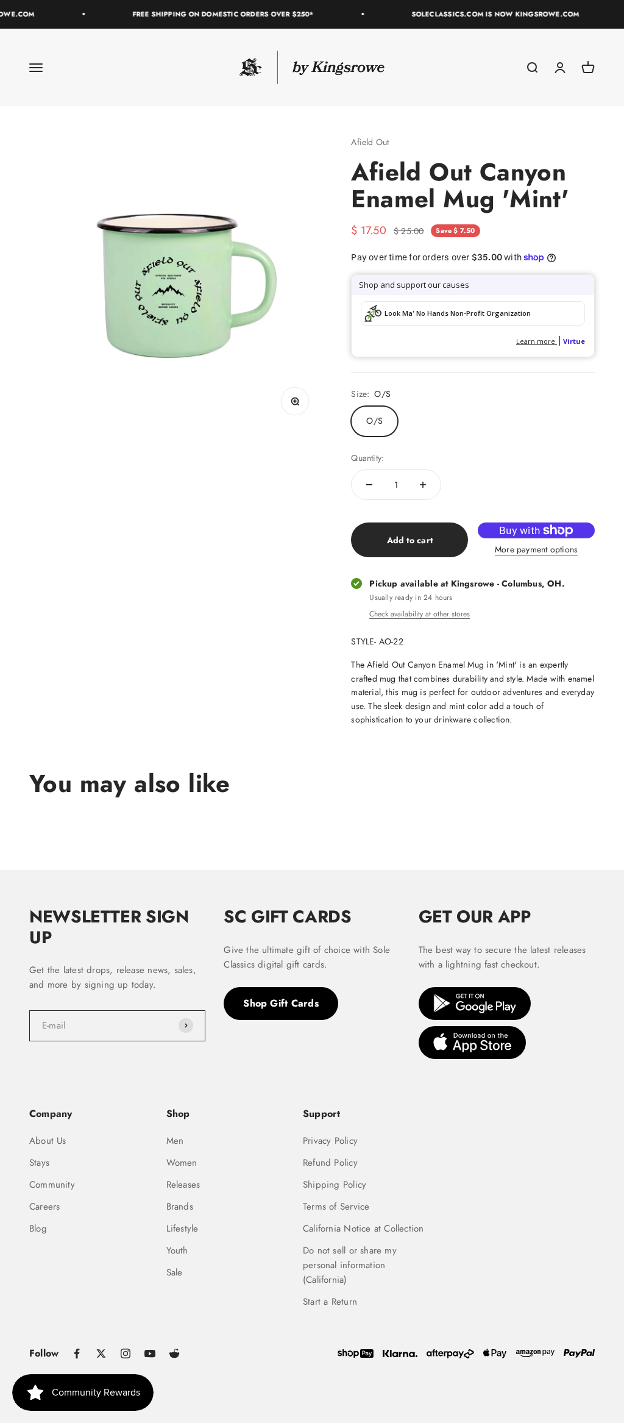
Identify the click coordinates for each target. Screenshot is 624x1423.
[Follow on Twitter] (101, 1353)
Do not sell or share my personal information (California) (350, 1265)
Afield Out (370, 142)
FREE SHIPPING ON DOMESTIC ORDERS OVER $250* (217, 14)
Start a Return (330, 1301)
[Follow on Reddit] (174, 1353)
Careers (44, 1206)
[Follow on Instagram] (125, 1353)
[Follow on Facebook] (77, 1353)
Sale (174, 1272)
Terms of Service (336, 1206)
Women (181, 1162)
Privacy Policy (330, 1140)
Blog (38, 1228)
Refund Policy (330, 1162)
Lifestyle (182, 1228)
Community (52, 1184)
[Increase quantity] (423, 484)
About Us (47, 1140)
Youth (177, 1250)
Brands (179, 1206)
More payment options (536, 549)
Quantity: (367, 458)
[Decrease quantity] (369, 484)
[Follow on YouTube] (150, 1353)
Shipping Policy (334, 1184)
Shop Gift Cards (281, 1003)
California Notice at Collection (363, 1228)
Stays (39, 1162)
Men (175, 1140)
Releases (183, 1184)
